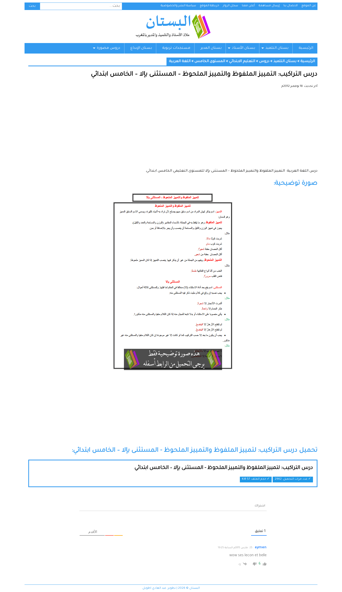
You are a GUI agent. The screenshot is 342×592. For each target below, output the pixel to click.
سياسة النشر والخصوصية (178, 6)
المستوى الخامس (210, 62)
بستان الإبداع (141, 48)
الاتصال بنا (290, 6)
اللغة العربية (180, 62)
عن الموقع (308, 6)
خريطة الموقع (209, 6)
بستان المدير (211, 48)
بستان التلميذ (276, 48)
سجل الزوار (230, 6)
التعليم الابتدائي (242, 62)
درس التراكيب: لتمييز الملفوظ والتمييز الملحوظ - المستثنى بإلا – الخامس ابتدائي (223, 468)
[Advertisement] (172, 130)
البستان (172, 26)
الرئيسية (306, 48)
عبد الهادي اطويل (154, 588)
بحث (32, 6)
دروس (264, 62)
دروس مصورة (108, 48)
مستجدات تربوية (176, 48)
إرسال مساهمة (269, 6)
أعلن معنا (248, 6)
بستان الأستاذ (243, 48)
